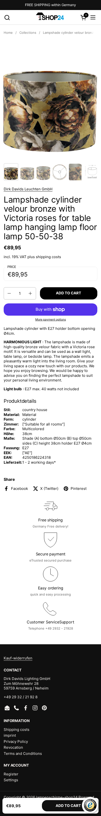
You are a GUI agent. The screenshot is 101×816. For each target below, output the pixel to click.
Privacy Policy (16, 741)
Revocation (13, 747)
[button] (7, 17)
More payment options (50, 319)
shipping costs (48, 256)
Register (11, 774)
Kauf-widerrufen (18, 658)
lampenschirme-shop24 (56, 797)
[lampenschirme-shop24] (50, 17)
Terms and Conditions (23, 753)
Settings (11, 780)
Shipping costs (16, 729)
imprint (10, 735)
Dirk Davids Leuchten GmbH (28, 189)
